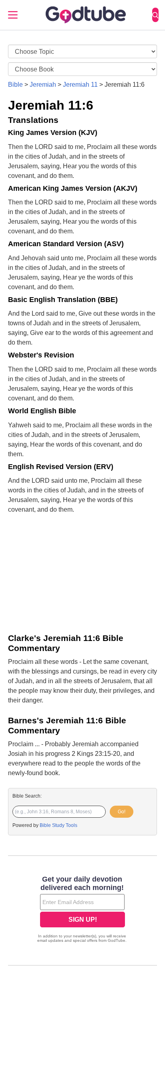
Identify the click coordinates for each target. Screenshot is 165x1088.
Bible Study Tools (58, 825)
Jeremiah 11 (80, 84)
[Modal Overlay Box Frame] (82, 910)
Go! (121, 811)
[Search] (155, 15)
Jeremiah (43, 84)
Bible (15, 84)
